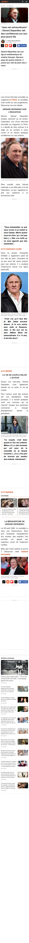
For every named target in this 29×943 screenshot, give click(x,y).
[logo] (4, 1)
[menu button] (26, 1)
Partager (23, 45)
